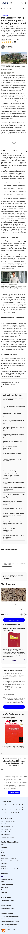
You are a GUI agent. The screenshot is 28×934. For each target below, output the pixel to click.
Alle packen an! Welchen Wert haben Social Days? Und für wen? (14, 434)
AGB (23, 776)
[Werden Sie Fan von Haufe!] (2, 876)
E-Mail (2, 770)
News (3, 39)
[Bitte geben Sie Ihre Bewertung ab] (10, 42)
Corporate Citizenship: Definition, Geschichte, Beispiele (13, 398)
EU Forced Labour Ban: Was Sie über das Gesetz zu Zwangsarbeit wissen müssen (14, 405)
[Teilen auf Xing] (10, 73)
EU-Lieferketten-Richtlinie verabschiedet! (10, 447)
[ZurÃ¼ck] (21, 614)
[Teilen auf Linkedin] (13, 73)
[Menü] (11, 2)
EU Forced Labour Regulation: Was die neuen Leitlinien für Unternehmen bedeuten (13, 413)
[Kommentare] (15, 42)
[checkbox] (2, 563)
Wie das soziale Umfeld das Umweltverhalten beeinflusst (14, 529)
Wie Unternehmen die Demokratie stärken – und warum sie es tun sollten (13, 522)
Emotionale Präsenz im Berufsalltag (12, 453)
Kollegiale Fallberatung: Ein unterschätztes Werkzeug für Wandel (14, 502)
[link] (5, 8)
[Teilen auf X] (5, 73)
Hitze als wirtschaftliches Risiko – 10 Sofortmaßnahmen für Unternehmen (14, 495)
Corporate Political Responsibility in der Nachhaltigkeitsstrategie (13, 421)
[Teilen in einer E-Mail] (2, 73)
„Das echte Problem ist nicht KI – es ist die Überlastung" (13, 428)
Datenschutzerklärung (13, 779)
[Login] (25, 2)
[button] (7, 567)
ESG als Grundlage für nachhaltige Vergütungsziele (12, 459)
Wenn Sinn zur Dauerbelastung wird (12, 441)
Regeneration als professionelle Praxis (13, 482)
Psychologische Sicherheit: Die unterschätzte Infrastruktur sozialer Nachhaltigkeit (13, 475)
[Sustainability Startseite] (5, 3)
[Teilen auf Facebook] (7, 73)
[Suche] (21, 2)
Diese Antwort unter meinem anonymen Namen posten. (14, 563)
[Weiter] (25, 614)
